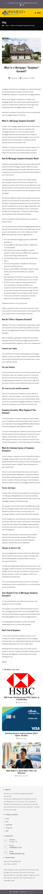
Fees (7, 821)
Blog (7, 831)
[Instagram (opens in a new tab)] (23, 5)
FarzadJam (14, 78)
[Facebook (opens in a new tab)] (20, 5)
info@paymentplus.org (16, 853)
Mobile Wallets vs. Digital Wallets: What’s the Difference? (21, 772)
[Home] (3, 25)
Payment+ (30, 892)
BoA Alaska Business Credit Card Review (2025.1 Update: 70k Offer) (21, 734)
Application (9, 825)
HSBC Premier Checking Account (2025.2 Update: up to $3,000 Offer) (21, 698)
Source (4, 662)
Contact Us (9, 828)
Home (7, 818)
